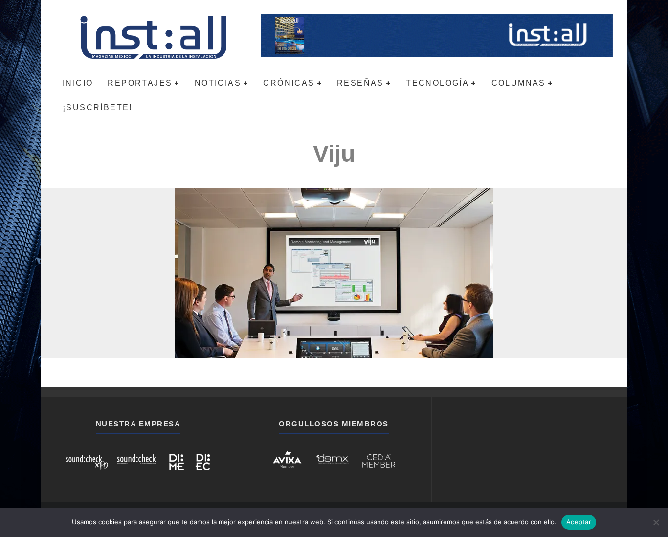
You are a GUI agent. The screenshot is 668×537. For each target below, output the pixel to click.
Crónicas (288, 83)
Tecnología (437, 83)
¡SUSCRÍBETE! (98, 107)
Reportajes (140, 83)
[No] (656, 522)
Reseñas (360, 83)
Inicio (78, 83)
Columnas (518, 83)
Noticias (218, 83)
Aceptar (578, 522)
